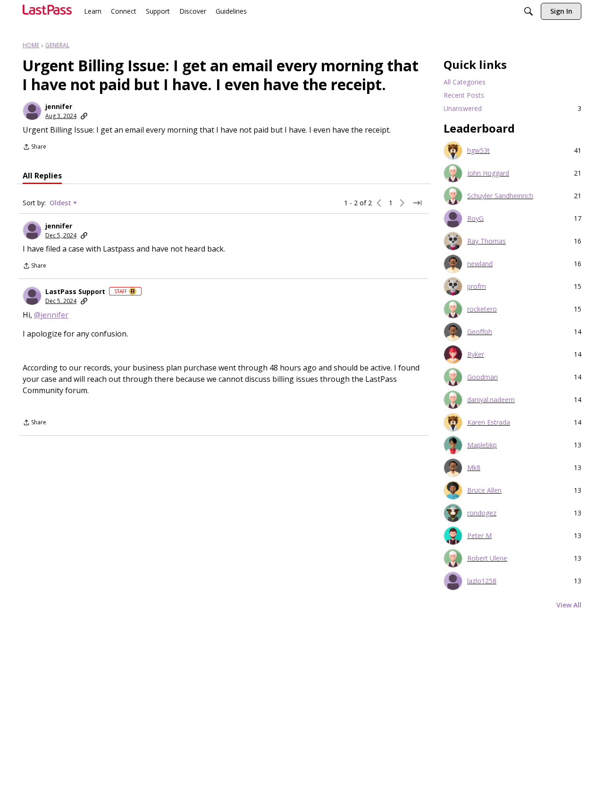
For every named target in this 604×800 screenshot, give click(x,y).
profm (476, 286)
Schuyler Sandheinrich (500, 196)
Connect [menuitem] (123, 11)
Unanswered (512, 108)
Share (34, 147)
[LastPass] (47, 13)
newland (480, 264)
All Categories (465, 81)
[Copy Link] (84, 116)
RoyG (475, 218)
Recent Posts (464, 95)
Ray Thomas (486, 241)
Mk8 (473, 467)
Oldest (61, 203)
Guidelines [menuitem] (231, 11)
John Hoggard (488, 173)
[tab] (42, 176)
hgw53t (478, 150)
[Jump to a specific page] (417, 203)
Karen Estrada (488, 422)
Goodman (482, 377)
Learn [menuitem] (92, 11)
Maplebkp (482, 445)
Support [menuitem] (158, 11)
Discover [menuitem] (192, 11)
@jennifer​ (51, 315)
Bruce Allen (484, 490)
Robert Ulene (487, 558)
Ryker (475, 354)
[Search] (528, 12)
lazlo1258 (481, 581)
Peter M (479, 535)
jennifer (58, 106)
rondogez (481, 513)
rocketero (482, 309)
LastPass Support (75, 291)
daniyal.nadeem (491, 399)
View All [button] (568, 604)
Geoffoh (479, 331)
